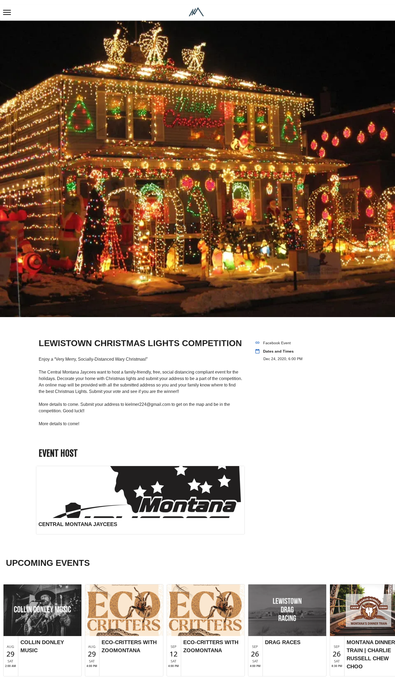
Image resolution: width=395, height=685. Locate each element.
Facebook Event (277, 343)
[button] (7, 12)
